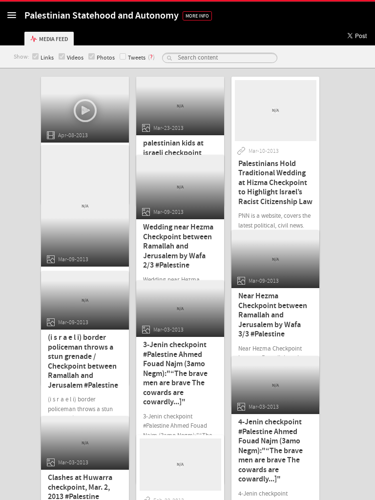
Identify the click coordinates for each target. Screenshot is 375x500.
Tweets (137, 58)
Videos (75, 58)
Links (47, 58)
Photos (106, 58)
